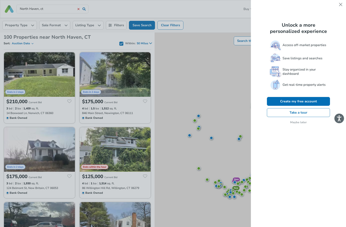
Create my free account (298, 101)
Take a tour (298, 112)
